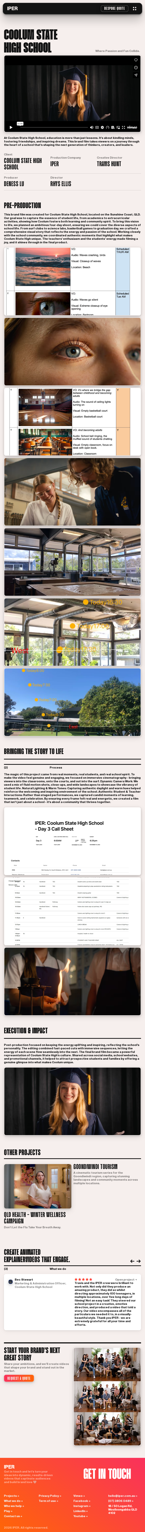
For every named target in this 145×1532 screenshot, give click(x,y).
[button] (134, 8)
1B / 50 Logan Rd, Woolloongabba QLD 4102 (122, 1509)
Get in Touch (107, 1475)
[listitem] (72, 1302)
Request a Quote (19, 1379)
